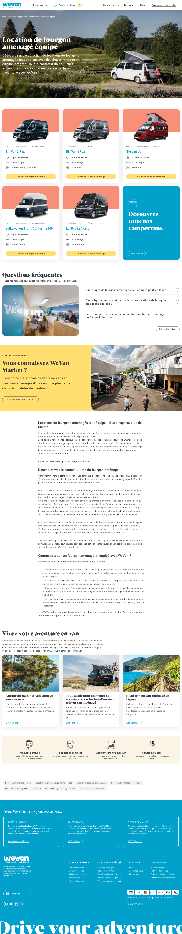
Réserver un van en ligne (107, 877)
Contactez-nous (136, 871)
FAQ (131, 867)
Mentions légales (158, 867)
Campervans (109, 5)
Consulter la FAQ (167, 328)
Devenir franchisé (76, 871)
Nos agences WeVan (105, 871)
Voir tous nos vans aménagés (92, 788)
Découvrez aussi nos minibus (164, 5)
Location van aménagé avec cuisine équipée (54, 783)
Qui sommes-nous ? (77, 867)
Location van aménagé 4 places (18, 783)
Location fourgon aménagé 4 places (91, 783)
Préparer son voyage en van (109, 881)
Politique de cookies (159, 871)
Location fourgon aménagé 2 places (60, 788)
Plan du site (134, 874)
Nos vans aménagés (105, 867)
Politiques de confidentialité (162, 874)
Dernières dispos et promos (109, 874)
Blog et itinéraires (76, 881)
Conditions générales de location (165, 877)
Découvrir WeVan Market (18, 399)
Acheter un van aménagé (79, 874)
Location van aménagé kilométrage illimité (23, 788)
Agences (128, 5)
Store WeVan (74, 877)
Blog (142, 5)
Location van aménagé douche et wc (126, 783)
